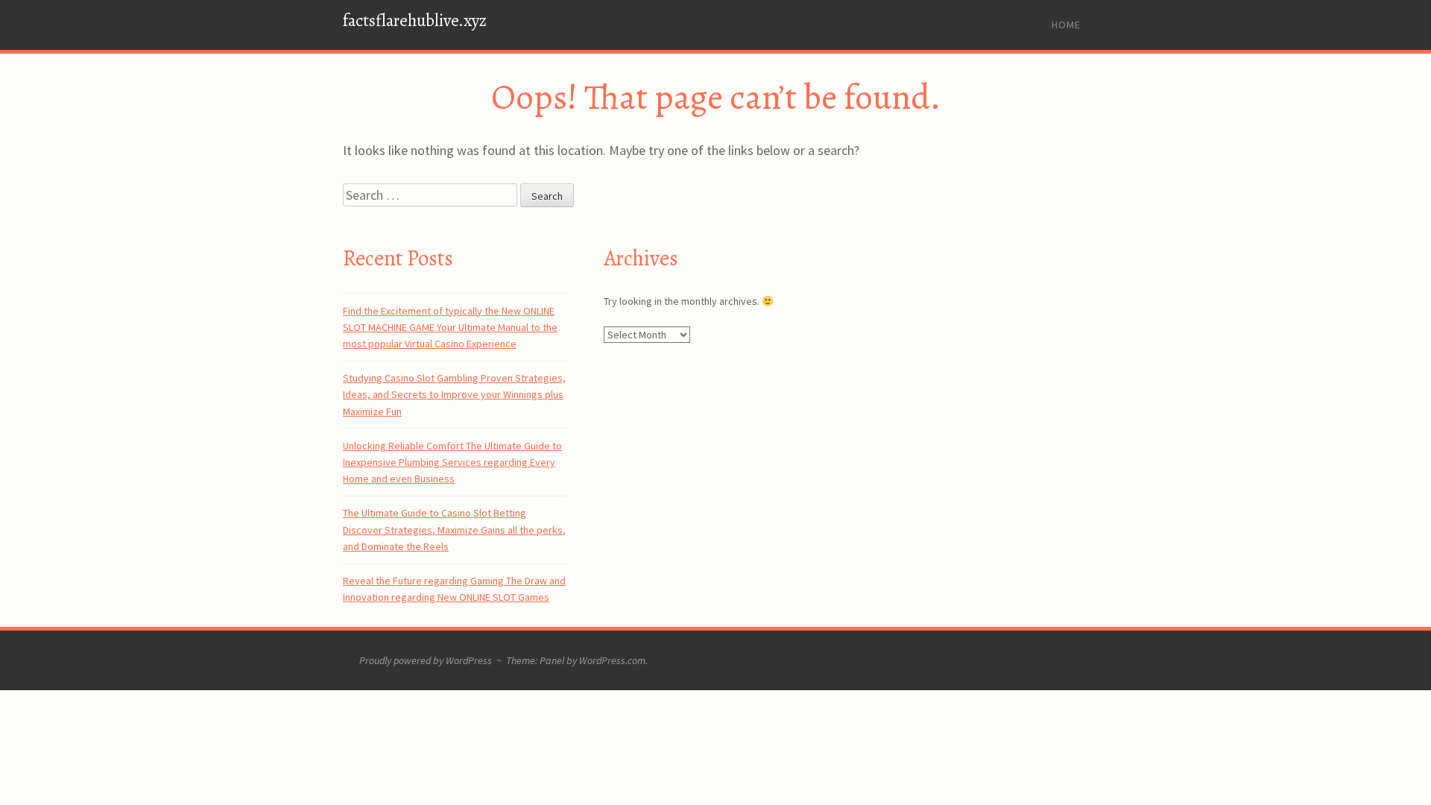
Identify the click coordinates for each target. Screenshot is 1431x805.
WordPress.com (612, 660)
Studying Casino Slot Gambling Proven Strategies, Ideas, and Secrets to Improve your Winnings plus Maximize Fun (454, 394)
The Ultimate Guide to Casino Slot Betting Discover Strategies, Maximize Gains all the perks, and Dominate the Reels (454, 529)
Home (1066, 24)
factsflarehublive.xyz (415, 20)
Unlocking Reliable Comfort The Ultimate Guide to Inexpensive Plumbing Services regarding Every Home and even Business (452, 462)
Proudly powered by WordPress (425, 660)
